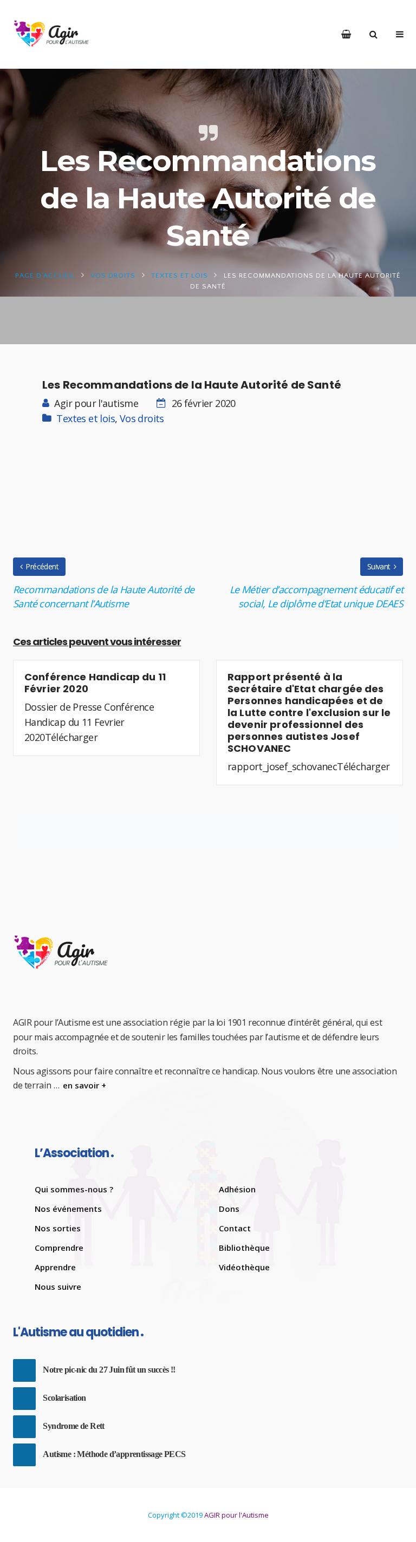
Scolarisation (64, 1397)
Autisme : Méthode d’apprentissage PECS (114, 1454)
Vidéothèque (244, 1267)
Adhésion (237, 1189)
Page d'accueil (45, 275)
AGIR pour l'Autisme (236, 1515)
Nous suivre (58, 1286)
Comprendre (59, 1247)
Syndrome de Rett (73, 1426)
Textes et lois (179, 275)
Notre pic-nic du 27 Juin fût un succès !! (109, 1369)
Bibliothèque (244, 1247)
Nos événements (68, 1208)
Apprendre (55, 1267)
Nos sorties (58, 1228)
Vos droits (112, 275)
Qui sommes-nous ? (74, 1189)
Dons (229, 1208)
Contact (235, 1228)
